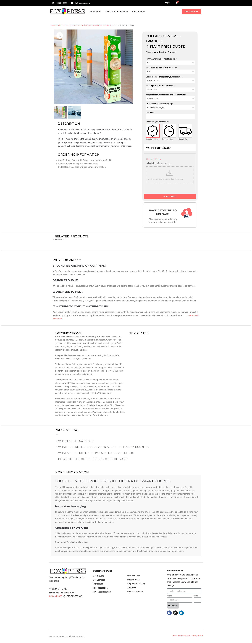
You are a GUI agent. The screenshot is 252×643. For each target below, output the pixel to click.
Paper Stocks (133, 579)
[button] (59, 35)
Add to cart (171, 196)
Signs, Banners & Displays (79, 25)
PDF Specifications (102, 592)
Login (167, 3)
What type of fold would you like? (159, 86)
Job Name (150, 113)
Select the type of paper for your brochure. (163, 77)
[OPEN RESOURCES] (144, 11)
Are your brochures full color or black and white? (166, 95)
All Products (62, 25)
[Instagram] (175, 612)
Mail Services (133, 575)
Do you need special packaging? (159, 104)
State (196, 596)
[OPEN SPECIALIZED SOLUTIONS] (127, 11)
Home (53, 25)
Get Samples (99, 580)
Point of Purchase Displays (102, 25)
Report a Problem (135, 591)
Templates (98, 584)
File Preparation (100, 588)
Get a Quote (98, 576)
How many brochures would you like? (161, 59)
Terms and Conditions (181, 635)
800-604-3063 (56, 596)
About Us (131, 587)
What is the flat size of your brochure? (161, 68)
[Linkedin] (181, 612)
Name (169, 596)
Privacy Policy (197, 635)
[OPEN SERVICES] (100, 11)
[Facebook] (169, 612)
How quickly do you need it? (157, 122)
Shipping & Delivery (136, 583)
